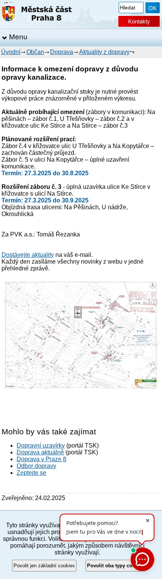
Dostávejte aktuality (28, 255)
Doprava (61, 52)
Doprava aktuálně (40, 452)
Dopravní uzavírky (41, 445)
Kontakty (139, 21)
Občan (35, 52)
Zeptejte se (31, 472)
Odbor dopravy (36, 466)
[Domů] (37, 13)
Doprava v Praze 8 (41, 459)
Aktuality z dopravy (104, 52)
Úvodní (10, 52)
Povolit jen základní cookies (44, 565)
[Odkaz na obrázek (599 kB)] (81, 389)
